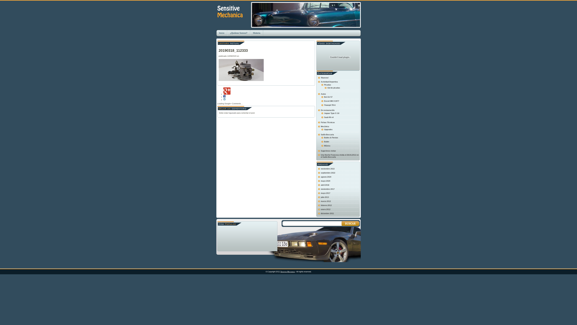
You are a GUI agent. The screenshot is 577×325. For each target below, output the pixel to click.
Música (327, 146)
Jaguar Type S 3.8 (331, 113)
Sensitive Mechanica (287, 272)
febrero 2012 (326, 205)
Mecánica (325, 126)
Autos (323, 94)
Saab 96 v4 (329, 117)
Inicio (221, 33)
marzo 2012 (326, 201)
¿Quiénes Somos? (238, 33)
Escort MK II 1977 (331, 101)
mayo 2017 (325, 193)
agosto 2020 (326, 177)
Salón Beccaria (327, 135)
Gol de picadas (333, 88)
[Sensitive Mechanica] (229, 21)
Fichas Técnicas (328, 122)
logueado (232, 113)
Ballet (326, 142)
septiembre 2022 (328, 173)
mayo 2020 (325, 181)
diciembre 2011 (327, 213)
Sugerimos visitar (328, 151)
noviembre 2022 (328, 169)
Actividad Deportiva (329, 82)
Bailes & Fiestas (331, 138)
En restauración (327, 110)
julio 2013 (325, 197)
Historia (256, 33)
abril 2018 (325, 185)
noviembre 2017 (328, 189)
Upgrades (328, 129)
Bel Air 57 (328, 97)
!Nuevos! (325, 78)
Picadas (327, 85)
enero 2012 (325, 209)
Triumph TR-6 (330, 105)
